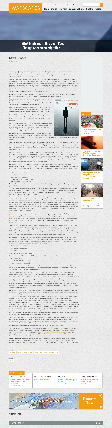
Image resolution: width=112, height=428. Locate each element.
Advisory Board (50, 4)
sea (57, 352)
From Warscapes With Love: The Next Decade (92, 131)
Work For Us (69, 423)
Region (98, 8)
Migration (12, 352)
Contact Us (76, 423)
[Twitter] (101, 395)
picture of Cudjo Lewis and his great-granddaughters (53, 332)
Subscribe (69, 4)
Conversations (77, 8)
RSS (74, 5)
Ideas (46, 8)
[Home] (25, 8)
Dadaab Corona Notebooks (89, 199)
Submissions (63, 4)
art (41, 352)
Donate (56, 4)
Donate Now (89, 400)
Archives (83, 423)
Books (89, 8)
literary (63, 8)
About (44, 4)
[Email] (101, 407)
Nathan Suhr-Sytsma (17, 58)
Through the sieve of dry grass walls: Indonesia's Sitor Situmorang (91, 176)
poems (31, 352)
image (53, 8)
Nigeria (25, 352)
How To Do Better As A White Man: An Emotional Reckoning (91, 153)
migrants (51, 352)
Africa (45, 352)
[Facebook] (101, 399)
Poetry (19, 352)
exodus (36, 352)
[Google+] (101, 403)
